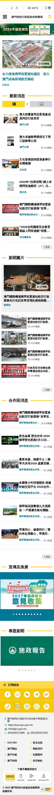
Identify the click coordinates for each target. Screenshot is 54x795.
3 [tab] (19, 614)
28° (35, 8)
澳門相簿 (12, 760)
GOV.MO (12, 742)
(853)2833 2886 (16, 733)
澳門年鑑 (12, 754)
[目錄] (4, 16)
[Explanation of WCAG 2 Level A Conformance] (46, 789)
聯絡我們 (37, 748)
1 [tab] (13, 614)
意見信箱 (37, 742)
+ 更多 (47, 247)
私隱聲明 (37, 754)
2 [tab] (16, 614)
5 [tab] (25, 614)
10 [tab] (40, 614)
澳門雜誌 (12, 748)
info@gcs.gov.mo (17, 729)
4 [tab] (22, 614)
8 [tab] (34, 614)
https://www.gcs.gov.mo (20, 725)
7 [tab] (31, 614)
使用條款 (37, 760)
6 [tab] (28, 614)
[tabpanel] (27, 594)
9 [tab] (37, 614)
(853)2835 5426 (39, 733)
